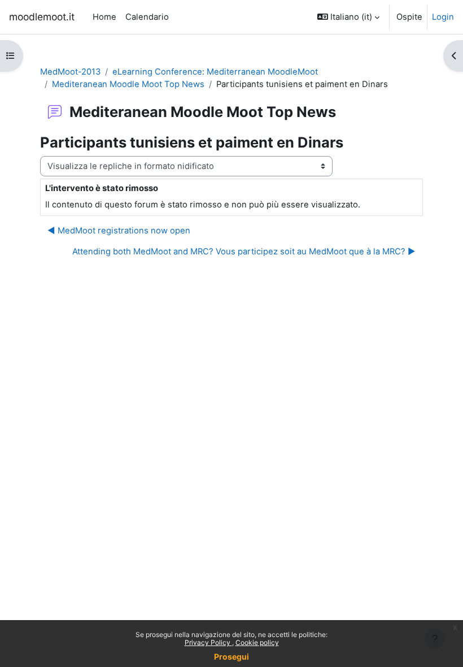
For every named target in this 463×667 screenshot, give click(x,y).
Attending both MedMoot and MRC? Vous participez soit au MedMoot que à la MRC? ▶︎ (244, 251)
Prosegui (231, 656)
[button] (348, 17)
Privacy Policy (208, 642)
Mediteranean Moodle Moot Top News (128, 84)
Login (443, 17)
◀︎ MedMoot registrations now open (118, 231)
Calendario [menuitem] (147, 17)
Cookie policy (257, 642)
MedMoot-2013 (70, 72)
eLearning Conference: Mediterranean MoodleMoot (215, 72)
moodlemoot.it (42, 17)
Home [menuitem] (104, 17)
